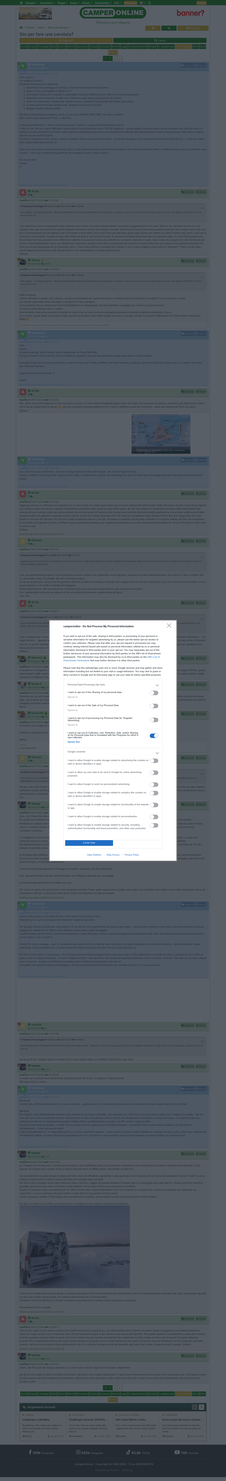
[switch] (154, 693)
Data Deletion (94, 854)
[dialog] (113, 740)
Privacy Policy (132, 854)
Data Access (113, 854)
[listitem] (113, 685)
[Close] (170, 626)
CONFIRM (89, 843)
